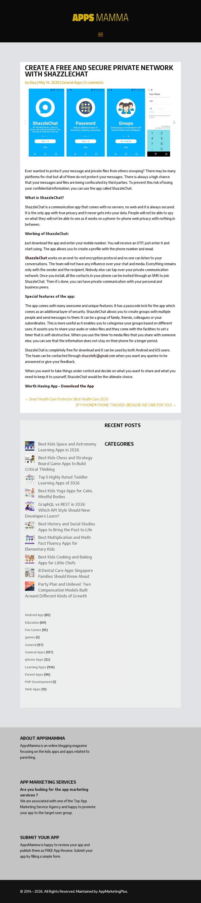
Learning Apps (35, 667)
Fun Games (33, 630)
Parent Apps (34, 674)
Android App (34, 615)
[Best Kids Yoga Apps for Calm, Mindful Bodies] (29, 493)
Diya (33, 82)
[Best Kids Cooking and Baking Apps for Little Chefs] (29, 559)
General (31, 645)
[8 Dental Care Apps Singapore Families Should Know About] (29, 573)
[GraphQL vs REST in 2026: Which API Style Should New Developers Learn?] (29, 507)
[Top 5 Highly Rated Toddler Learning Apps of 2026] (29, 479)
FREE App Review (59, 850)
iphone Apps (34, 659)
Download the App (77, 386)
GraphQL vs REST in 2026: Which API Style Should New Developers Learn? (57, 510)
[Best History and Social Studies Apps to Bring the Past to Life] (29, 526)
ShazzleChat (36, 258)
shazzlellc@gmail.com (98, 356)
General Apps (72, 82)
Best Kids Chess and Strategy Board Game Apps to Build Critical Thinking (58, 463)
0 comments (93, 82)
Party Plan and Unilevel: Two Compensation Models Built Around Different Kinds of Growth (58, 590)
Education (32, 622)
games (30, 637)
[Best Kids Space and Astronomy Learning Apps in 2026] (29, 446)
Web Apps (33, 689)
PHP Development (38, 682)
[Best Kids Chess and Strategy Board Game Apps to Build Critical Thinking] (29, 460)
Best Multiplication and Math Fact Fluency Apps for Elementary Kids (58, 543)
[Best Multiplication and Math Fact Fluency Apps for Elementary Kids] (29, 540)
